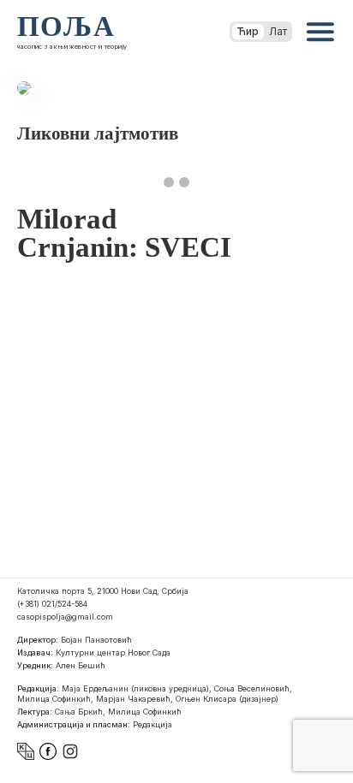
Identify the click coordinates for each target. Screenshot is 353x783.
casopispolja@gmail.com (65, 616)
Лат (278, 31)
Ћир (248, 31)
